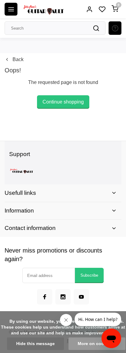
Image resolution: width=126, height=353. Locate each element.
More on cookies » (97, 343)
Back (18, 59)
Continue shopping (63, 101)
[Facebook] (44, 296)
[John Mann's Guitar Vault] (43, 9)
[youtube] (81, 296)
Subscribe (89, 275)
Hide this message (35, 343)
